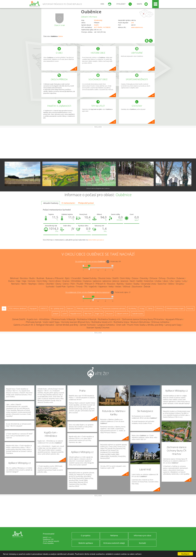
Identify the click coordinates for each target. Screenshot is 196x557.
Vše (4, 308)
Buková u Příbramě (54, 278)
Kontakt (142, 543)
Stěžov (171, 283)
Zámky (150, 308)
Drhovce (153, 278)
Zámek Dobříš (18, 319)
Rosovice (111, 283)
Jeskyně (55, 313)
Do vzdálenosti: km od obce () (87, 292)
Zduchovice (137, 286)
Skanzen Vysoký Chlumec (98, 327)
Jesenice (124, 281)
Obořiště (50, 283)
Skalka (136, 283)
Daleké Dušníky (89, 278)
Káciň (132, 281)
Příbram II (89, 283)
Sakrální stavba (137, 313)
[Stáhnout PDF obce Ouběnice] (147, 41)
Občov (41, 283)
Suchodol (50, 286)
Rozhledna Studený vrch (109, 319)
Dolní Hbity (125, 278)
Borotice (24, 278)
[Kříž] (22, 174)
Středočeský (98, 20)
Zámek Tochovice (88, 324)
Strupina (180, 283)
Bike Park (88, 313)
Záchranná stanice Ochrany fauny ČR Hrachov (143, 319)
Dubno (11, 281)
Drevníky (144, 278)
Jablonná (107, 281)
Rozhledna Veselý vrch (101, 322)
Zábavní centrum (122, 313)
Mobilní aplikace (86, 543)
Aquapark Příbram (174, 319)
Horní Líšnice (55, 281)
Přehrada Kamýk (33, 322)
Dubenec (181, 278)
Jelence (115, 281)
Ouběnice (91, 11)
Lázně (64, 313)
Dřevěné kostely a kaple (175, 308)
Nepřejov (32, 283)
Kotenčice (148, 281)
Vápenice (102, 286)
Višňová (126, 286)
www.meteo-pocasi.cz (96, 240)
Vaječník (93, 286)
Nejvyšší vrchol (75, 313)
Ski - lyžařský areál (57, 308)
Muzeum (109, 313)
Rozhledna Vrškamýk (86, 319)
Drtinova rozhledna (160, 322)
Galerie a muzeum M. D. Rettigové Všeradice (33, 324)
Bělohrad (14, 278)
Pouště (80, 283)
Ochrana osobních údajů (114, 543)
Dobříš (96, 25)
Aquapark (33, 308)
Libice (165, 281)
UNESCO (43, 308)
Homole (31, 281)
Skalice (128, 283)
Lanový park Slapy (173, 324)
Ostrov (60, 36)
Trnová (79, 286)
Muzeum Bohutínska (140, 322)
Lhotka (158, 281)
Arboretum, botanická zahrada (114, 308)
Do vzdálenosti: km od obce (90, 261)
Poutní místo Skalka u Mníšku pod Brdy (145, 324)
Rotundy (190, 308)
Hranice (65, 281)
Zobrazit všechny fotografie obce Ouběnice (98, 188)
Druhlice (171, 278)
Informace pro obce (142, 535)
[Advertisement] (98, 143)
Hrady (142, 308)
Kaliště (139, 281)
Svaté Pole (61, 286)
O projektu (85, 535)
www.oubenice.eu (137, 27)
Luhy (184, 281)
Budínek (40, 278)
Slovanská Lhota (148, 283)
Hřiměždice (76, 281)
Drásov (135, 278)
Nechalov (15, 283)
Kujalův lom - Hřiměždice (38, 319)
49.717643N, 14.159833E (102, 27)
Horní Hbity (42, 281)
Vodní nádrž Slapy (51, 322)
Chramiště (76, 278)
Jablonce (97, 281)
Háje (18, 281)
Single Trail (99, 313)
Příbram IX (100, 283)
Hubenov (87, 281)
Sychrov (70, 286)
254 (132, 23)
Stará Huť (162, 283)
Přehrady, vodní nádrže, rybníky (88, 308)
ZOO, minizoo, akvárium (17, 308)
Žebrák (147, 286)
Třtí (85, 286)
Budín (32, 278)
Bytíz (67, 278)
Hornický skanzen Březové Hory (75, 322)
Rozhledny (132, 308)
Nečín (24, 283)
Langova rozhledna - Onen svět (111, 324)
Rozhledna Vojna (121, 322)
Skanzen (70, 308)
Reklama (114, 535)
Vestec (118, 286)
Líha (172, 281)
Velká (111, 286)
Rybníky (120, 283)
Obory (58, 283)
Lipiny (177, 281)
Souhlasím (185, 554)
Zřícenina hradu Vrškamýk (63, 319)
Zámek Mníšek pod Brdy (67, 324)
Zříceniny (159, 308)
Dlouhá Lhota (104, 278)
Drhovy (162, 278)
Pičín (73, 283)
